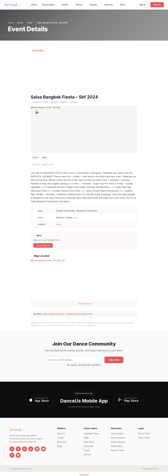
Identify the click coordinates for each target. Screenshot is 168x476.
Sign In (142, 5)
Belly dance (89, 442)
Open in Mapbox (85, 304)
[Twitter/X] (18, 448)
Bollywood (88, 446)
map (75, 217)
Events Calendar (118, 442)
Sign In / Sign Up (43, 245)
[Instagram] (24, 448)
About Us (61, 433)
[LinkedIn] (30, 448)
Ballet (86, 438)
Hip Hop (87, 454)
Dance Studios (117, 433)
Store (122, 4)
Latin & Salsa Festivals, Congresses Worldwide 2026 (67, 314)
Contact (60, 438)
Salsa (29, 23)
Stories (79, 4)
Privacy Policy (144, 433)
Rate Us (157, 5)
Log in (44, 164)
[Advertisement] (84, 74)
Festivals (108, 4)
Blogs (59, 446)
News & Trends (117, 450)
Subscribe (114, 360)
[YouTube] (43, 448)
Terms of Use (144, 438)
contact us (91, 325)
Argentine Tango (91, 433)
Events (65, 4)
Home (34, 4)
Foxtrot (87, 450)
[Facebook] (11, 448)
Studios (93, 4)
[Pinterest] (37, 448)
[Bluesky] (18, 455)
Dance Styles (48, 4)
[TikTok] (11, 455)
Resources (61, 442)
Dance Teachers (118, 438)
